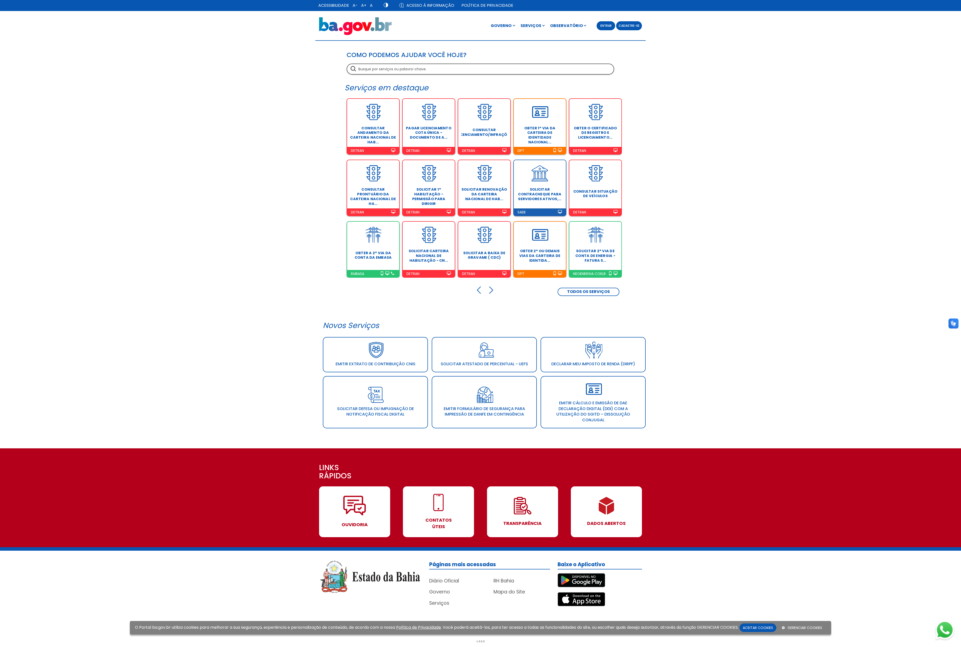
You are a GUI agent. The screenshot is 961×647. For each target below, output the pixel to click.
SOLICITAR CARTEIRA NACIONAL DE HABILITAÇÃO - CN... (429, 255)
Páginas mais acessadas (462, 564)
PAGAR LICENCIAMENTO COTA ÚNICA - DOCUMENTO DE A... (428, 133)
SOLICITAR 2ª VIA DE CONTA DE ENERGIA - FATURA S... (595, 255)
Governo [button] (501, 26)
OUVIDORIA (355, 524)
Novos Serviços (351, 325)
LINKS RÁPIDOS (335, 472)
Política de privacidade (487, 5)
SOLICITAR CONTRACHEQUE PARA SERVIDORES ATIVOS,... (539, 194)
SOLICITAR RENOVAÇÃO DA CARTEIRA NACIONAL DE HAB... (484, 194)
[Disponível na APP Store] (581, 599)
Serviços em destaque (386, 87)
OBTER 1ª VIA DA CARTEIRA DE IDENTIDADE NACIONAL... (540, 135)
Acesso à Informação (430, 5)
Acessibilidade (333, 5)
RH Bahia (504, 580)
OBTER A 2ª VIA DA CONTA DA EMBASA (373, 255)
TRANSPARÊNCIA (522, 523)
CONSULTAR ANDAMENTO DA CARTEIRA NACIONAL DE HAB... (373, 135)
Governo (439, 591)
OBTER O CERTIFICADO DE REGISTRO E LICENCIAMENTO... (595, 133)
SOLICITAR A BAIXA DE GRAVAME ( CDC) (484, 255)
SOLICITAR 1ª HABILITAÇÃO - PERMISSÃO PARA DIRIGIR (428, 196)
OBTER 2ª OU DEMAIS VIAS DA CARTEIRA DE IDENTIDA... (540, 255)
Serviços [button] (531, 26)
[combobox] (480, 69)
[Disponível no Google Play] (581, 580)
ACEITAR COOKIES (758, 627)
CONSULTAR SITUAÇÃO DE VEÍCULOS (595, 194)
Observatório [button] (567, 26)
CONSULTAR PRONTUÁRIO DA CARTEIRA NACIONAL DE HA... (373, 196)
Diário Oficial (444, 580)
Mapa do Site (509, 591)
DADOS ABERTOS (606, 523)
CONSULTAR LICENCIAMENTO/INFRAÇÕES (484, 132)
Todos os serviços (588, 291)
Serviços (439, 603)
